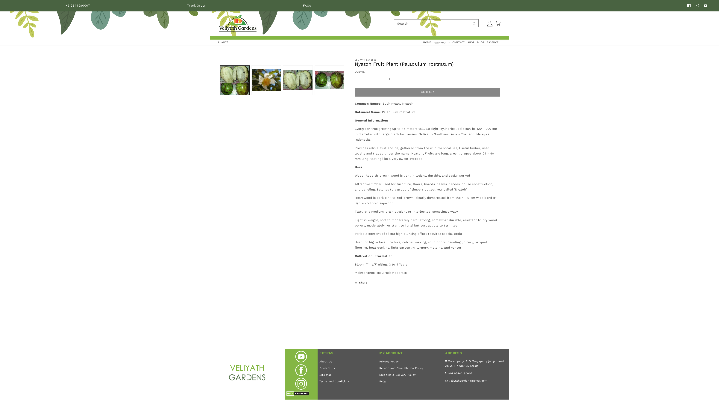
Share (363, 282)
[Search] (474, 24)
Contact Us (327, 368)
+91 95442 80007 (460, 373)
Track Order (196, 5)
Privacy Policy (388, 361)
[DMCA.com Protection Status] (297, 395)
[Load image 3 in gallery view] (298, 80)
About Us (325, 361)
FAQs (307, 5)
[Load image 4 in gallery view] (329, 80)
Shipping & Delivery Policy (397, 374)
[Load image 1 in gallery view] (235, 80)
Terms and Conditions (334, 381)
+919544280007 (78, 5)
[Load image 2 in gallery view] (266, 80)
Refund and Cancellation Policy (401, 368)
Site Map (325, 374)
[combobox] (436, 23)
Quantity (360, 71)
